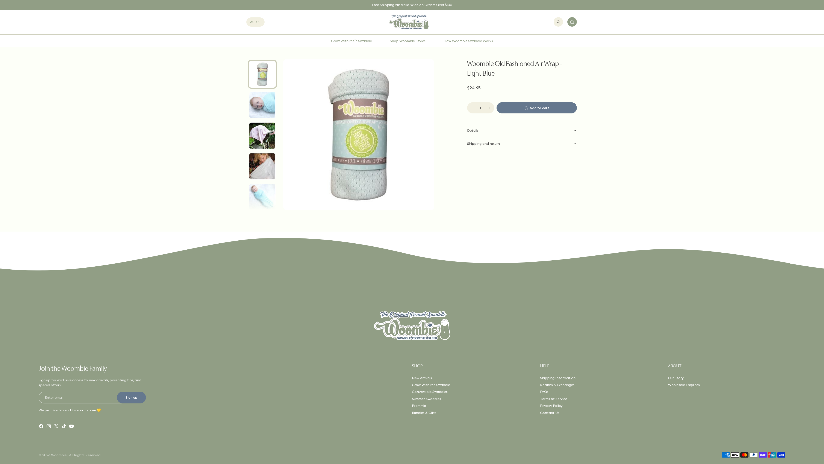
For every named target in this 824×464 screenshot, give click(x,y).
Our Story (676, 378)
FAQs (544, 391)
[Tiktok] (64, 426)
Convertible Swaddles (430, 391)
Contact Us (549, 413)
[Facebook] (41, 426)
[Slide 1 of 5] (262, 74)
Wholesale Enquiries (684, 385)
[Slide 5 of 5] (262, 197)
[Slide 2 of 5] (262, 104)
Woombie (59, 455)
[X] (56, 426)
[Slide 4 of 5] (262, 166)
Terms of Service (553, 399)
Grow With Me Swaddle (431, 385)
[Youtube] (71, 426)
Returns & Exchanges (557, 385)
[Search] (558, 22)
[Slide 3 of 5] (262, 135)
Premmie (419, 405)
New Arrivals (422, 378)
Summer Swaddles (426, 399)
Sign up (131, 397)
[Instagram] (48, 426)
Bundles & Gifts (424, 413)
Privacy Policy (551, 405)
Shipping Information (558, 378)
